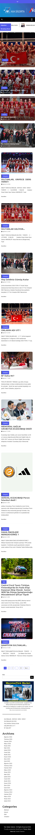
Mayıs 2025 (7, 770)
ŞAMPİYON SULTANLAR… (14, 645)
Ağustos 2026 (8, 737)
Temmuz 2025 (8, 765)
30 (21, 668)
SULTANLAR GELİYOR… (8, 117)
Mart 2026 (7, 748)
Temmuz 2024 (8, 792)
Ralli (4, 582)
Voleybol (5, 60)
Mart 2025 (7, 774)
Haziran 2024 (8, 794)
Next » (26, 668)
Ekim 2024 (7, 785)
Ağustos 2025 (8, 763)
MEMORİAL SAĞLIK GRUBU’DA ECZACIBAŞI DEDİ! (16, 427)
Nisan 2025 (7, 772)
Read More (3, 196)
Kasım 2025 (7, 757)
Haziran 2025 (8, 768)
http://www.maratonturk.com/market (18, 710)
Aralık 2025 (7, 754)
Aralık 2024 (7, 781)
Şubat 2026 (7, 750)
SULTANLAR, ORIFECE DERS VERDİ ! (16, 63)
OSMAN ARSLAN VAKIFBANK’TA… (22, 25)
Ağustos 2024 (8, 790)
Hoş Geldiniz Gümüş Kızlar (10, 144)
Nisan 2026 (7, 746)
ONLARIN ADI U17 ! (11, 330)
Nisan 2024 (7, 799)
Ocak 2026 (7, 752)
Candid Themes (20, 831)
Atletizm (6, 810)
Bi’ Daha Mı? (7, 376)
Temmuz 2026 (8, 739)
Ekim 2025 (7, 759)
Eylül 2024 (7, 788)
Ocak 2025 (7, 779)
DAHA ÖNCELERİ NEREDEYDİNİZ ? (10, 533)
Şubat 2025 (7, 776)
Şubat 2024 (7, 801)
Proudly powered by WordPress (13, 829)
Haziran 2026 (8, 741)
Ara (3, 674)
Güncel (6, 812)
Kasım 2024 (7, 783)
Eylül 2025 (7, 761)
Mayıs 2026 (7, 743)
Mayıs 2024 (7, 796)
